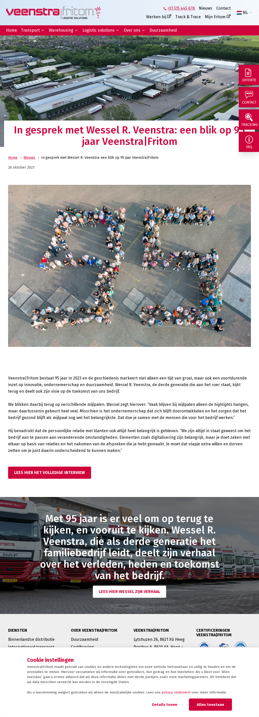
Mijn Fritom (215, 16)
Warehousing (61, 30)
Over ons (132, 30)
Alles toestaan (210, 704)
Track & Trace (188, 16)
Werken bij (156, 16)
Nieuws (205, 8)
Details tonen (164, 704)
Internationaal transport (31, 647)
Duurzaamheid (163, 30)
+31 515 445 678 (181, 8)
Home (11, 30)
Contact (223, 8)
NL (245, 13)
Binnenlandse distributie (31, 639)
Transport (30, 30)
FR (245, 25)
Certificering (82, 647)
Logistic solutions (98, 30)
